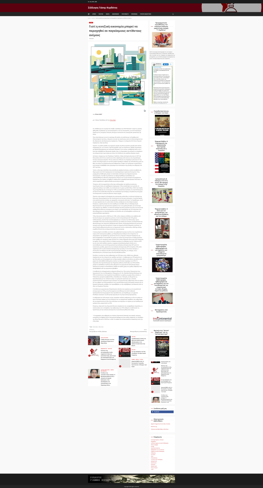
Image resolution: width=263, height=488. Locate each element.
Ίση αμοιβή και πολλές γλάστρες (98, 330)
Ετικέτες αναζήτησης (145, 14)
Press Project (154, 467)
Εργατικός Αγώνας (155, 448)
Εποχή (152, 446)
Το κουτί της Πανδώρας (157, 459)
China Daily (95, 326)
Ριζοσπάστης (154, 458)
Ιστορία (141, 359)
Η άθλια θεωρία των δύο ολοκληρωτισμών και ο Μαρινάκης (94, 340)
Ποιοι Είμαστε (125, 14)
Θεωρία (107, 14)
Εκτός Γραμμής (154, 444)
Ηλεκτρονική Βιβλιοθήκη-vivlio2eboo (159, 429)
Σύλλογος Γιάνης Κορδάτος (102, 7)
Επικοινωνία (134, 14)
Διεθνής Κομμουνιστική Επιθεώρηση (159, 443)
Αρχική (94, 14)
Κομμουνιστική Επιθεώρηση (157, 451)
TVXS (152, 469)
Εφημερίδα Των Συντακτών (157, 449)
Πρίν (152, 456)
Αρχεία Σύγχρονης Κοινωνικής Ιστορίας (160, 423)
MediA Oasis (154, 466)
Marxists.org (154, 426)
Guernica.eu (153, 462)
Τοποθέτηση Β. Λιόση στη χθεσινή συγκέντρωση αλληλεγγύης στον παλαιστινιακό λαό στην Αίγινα (125, 340)
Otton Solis (101, 326)
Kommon (153, 464)
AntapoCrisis (154, 461)
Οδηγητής (153, 453)
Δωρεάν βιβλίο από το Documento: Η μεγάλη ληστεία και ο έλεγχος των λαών (125, 363)
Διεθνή (91, 22)
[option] (162, 362)
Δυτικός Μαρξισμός (105, 369)
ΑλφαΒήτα (153, 441)
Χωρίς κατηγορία (104, 337)
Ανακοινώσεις (115, 14)
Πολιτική (101, 14)
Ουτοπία (153, 454)
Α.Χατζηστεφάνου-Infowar (157, 439)
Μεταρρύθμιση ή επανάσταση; (138, 330)
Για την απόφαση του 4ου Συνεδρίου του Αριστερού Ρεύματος (125, 352)
